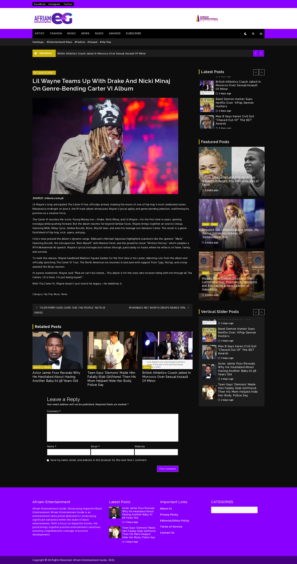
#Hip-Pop (105, 42)
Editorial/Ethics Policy (174, 520)
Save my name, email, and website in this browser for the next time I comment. (98, 460)
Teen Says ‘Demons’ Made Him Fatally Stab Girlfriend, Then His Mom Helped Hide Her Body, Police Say (111, 379)
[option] (160, 53)
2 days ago (227, 358)
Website (140, 446)
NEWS (85, 33)
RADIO (99, 33)
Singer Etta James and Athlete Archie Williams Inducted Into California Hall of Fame (230, 181)
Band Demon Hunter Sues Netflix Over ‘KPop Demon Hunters (96, 53)
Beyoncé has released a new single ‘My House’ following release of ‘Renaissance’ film (230, 233)
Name (51, 446)
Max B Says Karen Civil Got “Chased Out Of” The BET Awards (235, 102)
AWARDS (115, 33)
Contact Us (167, 532)
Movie (37, 367)
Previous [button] (255, 53)
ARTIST (40, 33)
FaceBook (39, 4)
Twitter (67, 4)
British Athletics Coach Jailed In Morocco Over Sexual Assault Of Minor (166, 377)
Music (57, 294)
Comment (54, 411)
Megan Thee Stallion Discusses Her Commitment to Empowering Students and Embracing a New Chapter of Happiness (229, 284)
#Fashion (80, 42)
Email (95, 446)
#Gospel (92, 42)
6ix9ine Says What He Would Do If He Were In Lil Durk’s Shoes (238, 119)
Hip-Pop (48, 294)
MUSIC (71, 33)
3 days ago (224, 93)
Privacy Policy (169, 514)
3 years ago (211, 190)
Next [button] (261, 53)
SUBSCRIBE (133, 33)
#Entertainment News (59, 42)
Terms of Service (171, 526)
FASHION (56, 33)
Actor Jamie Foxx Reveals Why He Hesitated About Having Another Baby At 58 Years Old (56, 377)
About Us (166, 508)
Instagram (54, 4)
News (64, 294)
